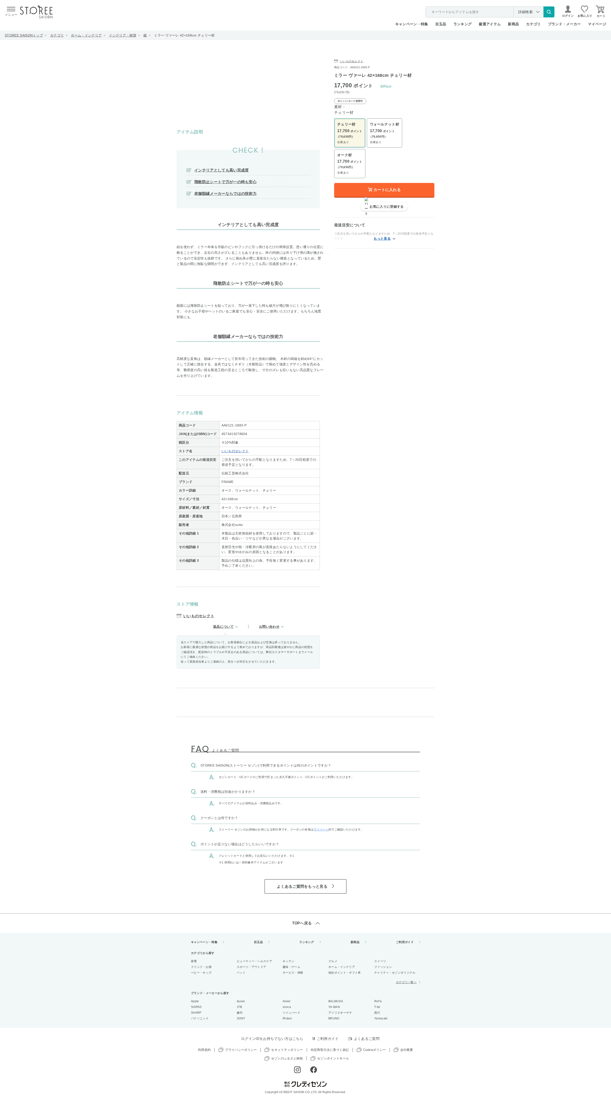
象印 (240, 1012)
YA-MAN (334, 1007)
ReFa (378, 1001)
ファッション (383, 967)
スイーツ (380, 961)
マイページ (597, 24)
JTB (239, 1007)
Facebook (313, 1069)
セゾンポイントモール (333, 1058)
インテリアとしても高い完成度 (221, 170)
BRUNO (333, 1018)
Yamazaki (381, 1018)
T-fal (377, 1007)
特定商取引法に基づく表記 (330, 1050)
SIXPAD (196, 1007)
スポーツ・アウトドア (251, 967)
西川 (377, 1012)
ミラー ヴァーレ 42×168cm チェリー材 (184, 35)
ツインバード (291, 1012)
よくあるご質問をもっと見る (302, 886)
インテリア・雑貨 (122, 35)
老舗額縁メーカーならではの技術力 (225, 194)
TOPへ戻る (302, 923)
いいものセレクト (235, 451)
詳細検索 (525, 12)
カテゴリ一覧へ (406, 982)
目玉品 (440, 24)
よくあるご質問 (366, 1039)
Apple (195, 1001)
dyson (241, 1001)
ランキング (462, 24)
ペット (241, 972)
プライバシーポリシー (241, 1050)
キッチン (288, 961)
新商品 (513, 24)
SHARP (196, 1012)
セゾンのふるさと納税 (287, 1058)
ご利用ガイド (405, 942)
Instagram (297, 1069)
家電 (194, 961)
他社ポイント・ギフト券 (344, 972)
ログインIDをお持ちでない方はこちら (272, 1039)
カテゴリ (57, 35)
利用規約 (204, 1050)
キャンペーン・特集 (411, 24)
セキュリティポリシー (287, 1050)
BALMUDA (335, 1001)
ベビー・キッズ (201, 972)
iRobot (287, 1018)
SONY (241, 1018)
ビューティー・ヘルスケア (254, 961)
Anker (287, 1001)
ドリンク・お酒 (201, 967)
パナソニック (200, 1018)
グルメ (332, 961)
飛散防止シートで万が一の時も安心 (225, 182)
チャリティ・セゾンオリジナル (394, 972)
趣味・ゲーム (291, 967)
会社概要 (406, 1050)
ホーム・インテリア (86, 35)
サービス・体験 (293, 972)
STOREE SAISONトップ (24, 35)
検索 (548, 11)
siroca (287, 1007)
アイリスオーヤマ (340, 1012)
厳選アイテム (490, 24)
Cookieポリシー (374, 1050)
